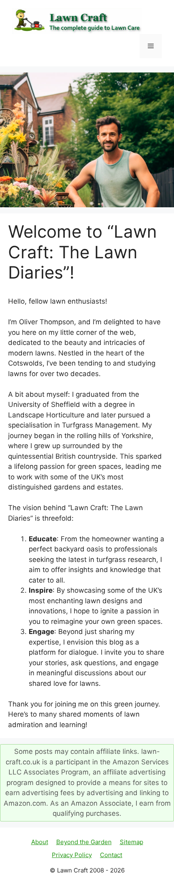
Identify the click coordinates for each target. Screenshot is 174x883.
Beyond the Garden (84, 842)
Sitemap (131, 842)
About (39, 842)
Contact (111, 855)
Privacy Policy (72, 855)
